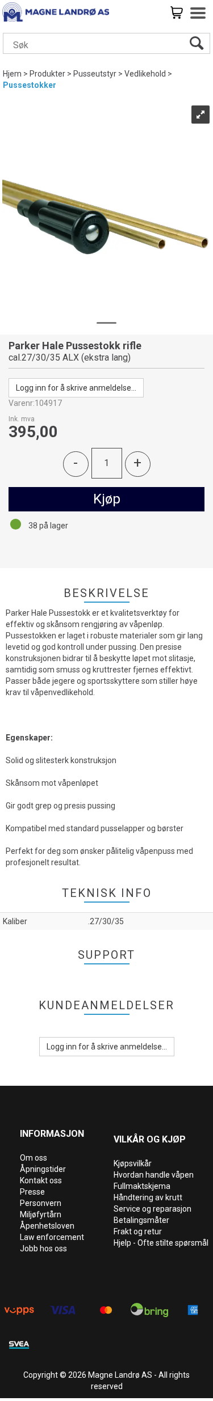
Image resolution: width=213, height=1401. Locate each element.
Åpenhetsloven (47, 1225)
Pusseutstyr (94, 73)
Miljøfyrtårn (40, 1214)
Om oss (33, 1157)
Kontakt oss (41, 1180)
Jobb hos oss (43, 1248)
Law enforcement (52, 1237)
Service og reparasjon (152, 1208)
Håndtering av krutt (148, 1197)
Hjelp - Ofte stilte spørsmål (161, 1242)
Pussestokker (29, 85)
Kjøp (106, 499)
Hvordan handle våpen (154, 1174)
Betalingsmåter (141, 1220)
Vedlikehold (145, 73)
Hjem (12, 73)
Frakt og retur (138, 1231)
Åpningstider (43, 1169)
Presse (32, 1191)
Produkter (47, 73)
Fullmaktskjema (142, 1186)
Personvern (40, 1203)
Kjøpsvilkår (133, 1163)
